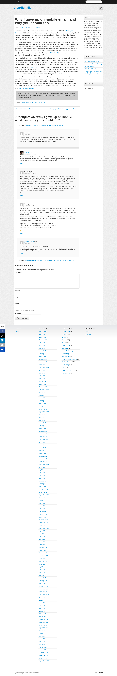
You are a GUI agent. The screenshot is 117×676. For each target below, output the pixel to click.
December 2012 (43, 406)
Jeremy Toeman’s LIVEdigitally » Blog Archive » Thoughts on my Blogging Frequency (49, 260)
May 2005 (42, 639)
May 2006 (42, 605)
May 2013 (42, 398)
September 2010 (44, 464)
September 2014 (44, 367)
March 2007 (42, 578)
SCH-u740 (34, 67)
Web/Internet (66, 373)
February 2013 (43, 401)
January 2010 (43, 486)
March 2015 (42, 351)
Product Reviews (67, 362)
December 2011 (43, 431)
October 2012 (43, 409)
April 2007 (42, 575)
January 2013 (43, 403)
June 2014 (42, 373)
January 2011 (43, 453)
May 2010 (42, 475)
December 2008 (43, 520)
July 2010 (41, 470)
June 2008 (42, 536)
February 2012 (43, 425)
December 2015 (43, 340)
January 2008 (43, 550)
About (17, 2)
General (23, 102)
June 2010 (42, 472)
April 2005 (42, 641)
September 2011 (44, 439)
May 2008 (42, 539)
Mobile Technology (31, 102)
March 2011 (42, 448)
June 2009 (42, 503)
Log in (86, 331)
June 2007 (42, 569)
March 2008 (42, 545)
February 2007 (43, 580)
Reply (21, 143)
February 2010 (43, 484)
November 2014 (43, 362)
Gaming (64, 337)
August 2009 (42, 497)
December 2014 (43, 359)
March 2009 (42, 511)
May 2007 (42, 572)
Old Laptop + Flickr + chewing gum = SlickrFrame (63, 109)
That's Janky (65, 365)
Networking (65, 354)
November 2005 (43, 622)
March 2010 (42, 481)
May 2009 (42, 506)
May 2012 (42, 417)
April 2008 (42, 542)
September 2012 (44, 412)
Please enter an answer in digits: (24, 310)
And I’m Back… (89, 77)
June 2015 (42, 342)
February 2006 (43, 614)
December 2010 (43, 456)
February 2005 (43, 647)
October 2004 (43, 658)
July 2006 (41, 600)
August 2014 (42, 370)
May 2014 (42, 376)
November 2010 (43, 459)
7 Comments (41, 102)
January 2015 (43, 356)
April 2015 (42, 348)
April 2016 (42, 334)
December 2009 (43, 489)
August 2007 (42, 564)
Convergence (66, 331)
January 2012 (43, 428)
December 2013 (43, 387)
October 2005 (43, 625)
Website (17, 303)
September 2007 (44, 561)
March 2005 (42, 644)
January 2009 (43, 517)
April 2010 (42, 478)
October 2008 (43, 525)
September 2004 (44, 661)
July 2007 (41, 567)
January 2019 (43, 331)
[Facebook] (2, 331)
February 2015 (43, 354)
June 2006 (42, 603)
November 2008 (43, 522)
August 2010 (42, 467)
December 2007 (43, 553)
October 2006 (43, 592)
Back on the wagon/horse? (93, 61)
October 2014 (43, 365)
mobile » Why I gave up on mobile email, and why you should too (44, 125)
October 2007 (43, 558)
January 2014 (43, 384)
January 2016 (43, 337)
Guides (64, 342)
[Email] (2, 345)
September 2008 (44, 528)
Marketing (65, 348)
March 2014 (42, 381)
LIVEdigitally (22, 7)
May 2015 (42, 345)
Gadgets (64, 334)
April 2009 (42, 509)
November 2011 (43, 434)
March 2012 (42, 423)
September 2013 (44, 389)
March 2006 (42, 611)
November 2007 (43, 556)
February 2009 (43, 514)
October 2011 (43, 437)
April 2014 (42, 378)
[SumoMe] (2, 349)
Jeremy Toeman (35, 27)
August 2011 (42, 442)
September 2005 (44, 628)
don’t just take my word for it (27, 88)
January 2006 (43, 617)
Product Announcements (69, 359)
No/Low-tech (66, 356)
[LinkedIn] (2, 340)
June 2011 (42, 445)
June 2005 (42, 636)
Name (17, 291)
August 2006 (42, 597)
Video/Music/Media (67, 370)
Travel (64, 367)
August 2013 (42, 392)
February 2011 (43, 450)
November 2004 (43, 655)
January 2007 (43, 583)
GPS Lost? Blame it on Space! (24, 109)
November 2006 (43, 589)
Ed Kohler (27, 152)
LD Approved (66, 345)
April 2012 (42, 420)
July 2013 (41, 395)
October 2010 (43, 461)
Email (17, 297)
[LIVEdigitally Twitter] (101, 8)
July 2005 (41, 633)
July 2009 (41, 500)
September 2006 (44, 594)
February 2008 (43, 547)
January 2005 (43, 650)
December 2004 (43, 653)
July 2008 (41, 533)
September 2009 (44, 495)
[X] (2, 335)
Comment (18, 272)
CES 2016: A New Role (91, 69)
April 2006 (42, 608)
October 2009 (43, 492)
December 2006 (43, 586)
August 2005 (42, 630)
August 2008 (42, 531)
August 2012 (42, 414)
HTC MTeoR (54, 53)
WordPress (88, 334)
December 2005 (43, 619)
